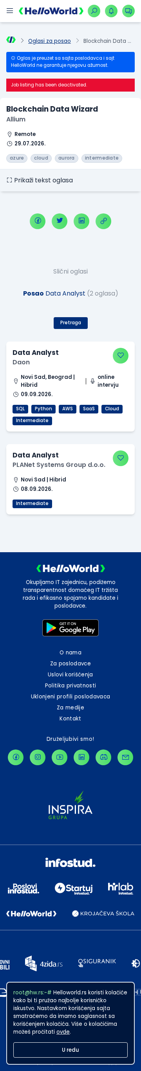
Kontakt (70, 718)
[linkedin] (81, 221)
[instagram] (37, 757)
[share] (103, 221)
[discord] (103, 757)
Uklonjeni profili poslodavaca (70, 696)
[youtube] (59, 757)
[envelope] (125, 757)
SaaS (89, 409)
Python (43, 409)
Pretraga (70, 323)
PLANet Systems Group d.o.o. (59, 464)
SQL (20, 409)
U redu (70, 1050)
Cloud (112, 409)
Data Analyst (36, 352)
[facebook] (37, 221)
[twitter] (59, 221)
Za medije (70, 707)
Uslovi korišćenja (70, 674)
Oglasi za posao (49, 41)
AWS (67, 409)
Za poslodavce (70, 663)
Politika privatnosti (70, 685)
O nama (70, 652)
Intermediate (32, 420)
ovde (63, 1032)
